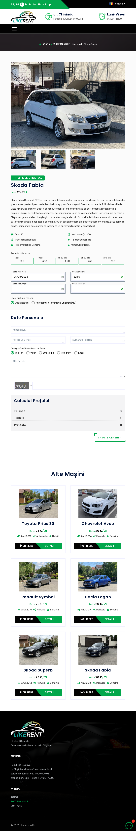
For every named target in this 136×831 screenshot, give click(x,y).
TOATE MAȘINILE (61, 44)
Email (81, 352)
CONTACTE (16, 806)
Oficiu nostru (22, 302)
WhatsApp (48, 352)
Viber (33, 352)
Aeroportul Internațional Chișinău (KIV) (56, 302)
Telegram (66, 352)
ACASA (46, 44)
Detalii (49, 546)
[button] (14, 28)
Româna (118, 3)
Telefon (19, 352)
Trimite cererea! (110, 437)
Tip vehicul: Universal (27, 177)
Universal (77, 44)
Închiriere (27, 546)
